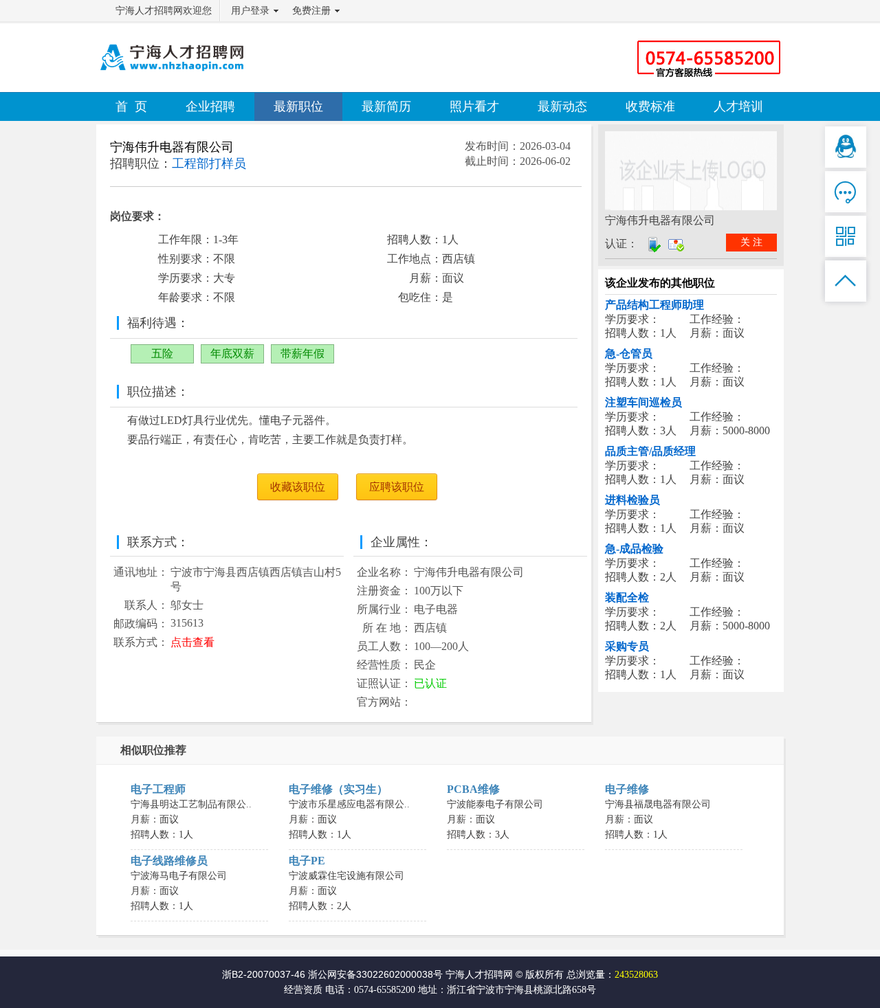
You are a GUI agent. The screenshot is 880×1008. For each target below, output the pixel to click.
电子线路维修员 (169, 860)
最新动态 (562, 106)
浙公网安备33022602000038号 (375, 974)
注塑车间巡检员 (643, 402)
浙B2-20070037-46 (263, 974)
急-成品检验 (634, 549)
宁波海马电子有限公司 (179, 876)
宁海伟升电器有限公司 (172, 147)
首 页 (131, 106)
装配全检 (627, 597)
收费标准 (650, 106)
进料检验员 (632, 500)
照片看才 (474, 106)
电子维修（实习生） (338, 789)
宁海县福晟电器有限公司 (658, 804)
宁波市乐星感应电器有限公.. (349, 804)
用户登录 (250, 10)
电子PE (307, 860)
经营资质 (303, 990)
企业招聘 (210, 106)
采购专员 (627, 646)
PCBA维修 (473, 789)
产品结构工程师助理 (654, 305)
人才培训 (738, 106)
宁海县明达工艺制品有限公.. (191, 804)
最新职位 (298, 106)
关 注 (751, 242)
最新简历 (386, 106)
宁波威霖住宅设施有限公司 (346, 876)
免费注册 (311, 10)
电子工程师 (158, 789)
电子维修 (627, 789)
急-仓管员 (628, 353)
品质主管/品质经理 (650, 451)
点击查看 (192, 642)
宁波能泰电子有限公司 (495, 804)
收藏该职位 (297, 487)
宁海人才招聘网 (479, 974)
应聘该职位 (396, 487)
